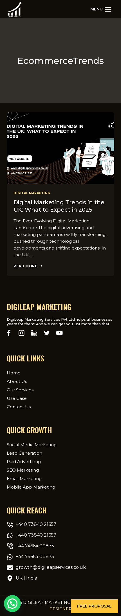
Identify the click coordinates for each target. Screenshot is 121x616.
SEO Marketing (23, 470)
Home (14, 373)
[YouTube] (59, 333)
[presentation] (60, 148)
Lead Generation (24, 453)
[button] (94, 606)
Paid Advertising (24, 461)
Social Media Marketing (32, 444)
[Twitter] (47, 333)
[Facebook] (9, 333)
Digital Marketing (32, 193)
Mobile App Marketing (31, 487)
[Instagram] (21, 333)
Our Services (20, 389)
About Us (17, 381)
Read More (28, 266)
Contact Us (19, 406)
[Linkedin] (34, 333)
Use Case (17, 398)
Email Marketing (24, 478)
